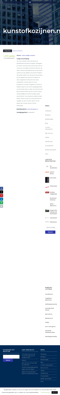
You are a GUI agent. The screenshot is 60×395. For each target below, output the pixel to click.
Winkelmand (48, 141)
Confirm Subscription (49, 128)
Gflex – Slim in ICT (53, 205)
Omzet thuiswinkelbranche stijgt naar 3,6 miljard (30, 368)
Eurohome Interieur (53, 199)
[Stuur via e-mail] (1, 202)
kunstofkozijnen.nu (32, 109)
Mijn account (49, 133)
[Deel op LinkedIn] (1, 199)
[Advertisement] (52, 77)
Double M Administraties (50, 331)
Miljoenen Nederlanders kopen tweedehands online (30, 372)
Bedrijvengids (49, 119)
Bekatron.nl (49, 318)
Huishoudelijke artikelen (28, 55)
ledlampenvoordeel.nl (52, 304)
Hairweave (53, 222)
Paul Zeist (53, 178)
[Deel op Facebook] (1, 188)
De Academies (53, 167)
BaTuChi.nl (48, 314)
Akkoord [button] (54, 392)
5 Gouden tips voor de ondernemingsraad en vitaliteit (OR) (28, 355)
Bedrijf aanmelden (50, 150)
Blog (46, 123)
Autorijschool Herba (49, 309)
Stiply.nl (24, 360)
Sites (46, 154)
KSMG (47, 322)
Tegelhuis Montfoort (48, 299)
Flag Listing (7, 51)
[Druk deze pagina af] (1, 206)
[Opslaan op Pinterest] (1, 195)
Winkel (47, 137)
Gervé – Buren (52, 173)
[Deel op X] (1, 191)
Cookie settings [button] (45, 392)
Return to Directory (17, 51)
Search (50, 232)
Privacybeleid (49, 145)
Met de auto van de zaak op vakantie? (29, 364)
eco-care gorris (50, 326)
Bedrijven (48, 115)
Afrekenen (48, 111)
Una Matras (49, 294)
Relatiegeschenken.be (52, 336)
